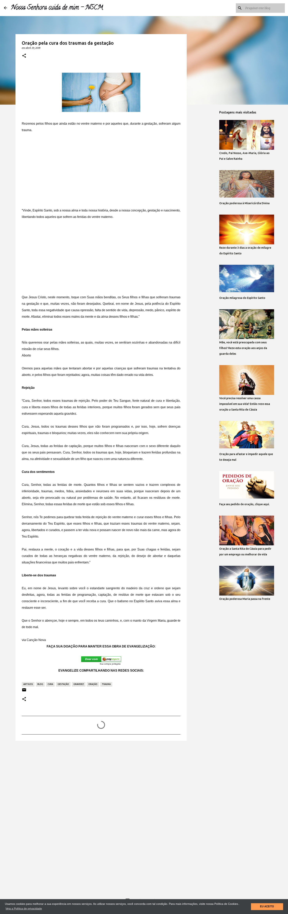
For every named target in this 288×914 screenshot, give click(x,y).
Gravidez (78, 684)
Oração (92, 684)
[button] (24, 55)
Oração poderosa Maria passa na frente (244, 598)
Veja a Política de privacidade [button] (23, 908)
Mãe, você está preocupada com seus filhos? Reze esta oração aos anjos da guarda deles (243, 348)
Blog (40, 684)
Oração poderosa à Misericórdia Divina (244, 203)
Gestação (63, 684)
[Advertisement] (101, 167)
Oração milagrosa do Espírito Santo (242, 297)
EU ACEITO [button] (267, 906)
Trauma (106, 684)
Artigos (28, 684)
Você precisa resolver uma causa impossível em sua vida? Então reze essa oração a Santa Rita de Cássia (244, 404)
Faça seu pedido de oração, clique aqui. (244, 504)
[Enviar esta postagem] (24, 691)
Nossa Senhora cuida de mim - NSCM (57, 8)
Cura (50, 684)
